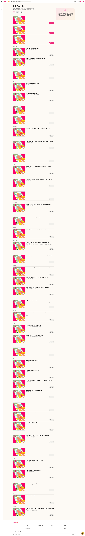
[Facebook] (13, 531)
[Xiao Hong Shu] (20, 531)
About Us (26, 523)
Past (21, 12)
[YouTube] (18, 531)
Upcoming (17, 12)
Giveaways (65, 523)
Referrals (65, 528)
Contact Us (27, 530)
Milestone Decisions (41, 525)
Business (26, 525)
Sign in (82, 1)
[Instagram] (15, 531)
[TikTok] (17, 531)
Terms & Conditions (28, 528)
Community (52, 523)
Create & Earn (65, 525)
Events (52, 525)
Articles (39, 523)
